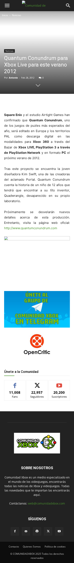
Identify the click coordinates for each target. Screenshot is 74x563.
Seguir (37, 383)
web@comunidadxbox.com (46, 503)
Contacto (14, 546)
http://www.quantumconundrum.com (30, 228)
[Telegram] (49, 102)
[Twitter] (31, 102)
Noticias (16, 15)
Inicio (5, 15)
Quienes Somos (32, 546)
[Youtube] (59, 531)
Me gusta (15, 383)
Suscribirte (59, 383)
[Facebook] (21, 102)
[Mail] (26, 531)
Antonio (13, 77)
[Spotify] (37, 531)
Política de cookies (55, 546)
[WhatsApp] (40, 102)
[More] (59, 102)
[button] (7, 5)
